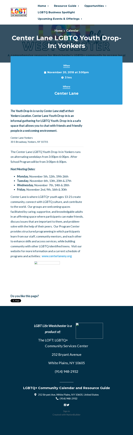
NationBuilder (73, 414)
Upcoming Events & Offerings (59, 18)
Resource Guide (65, 5)
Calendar (72, 30)
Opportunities (94, 5)
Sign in (66, 411)
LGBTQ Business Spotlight (56, 12)
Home (42, 5)
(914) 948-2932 (68, 398)
